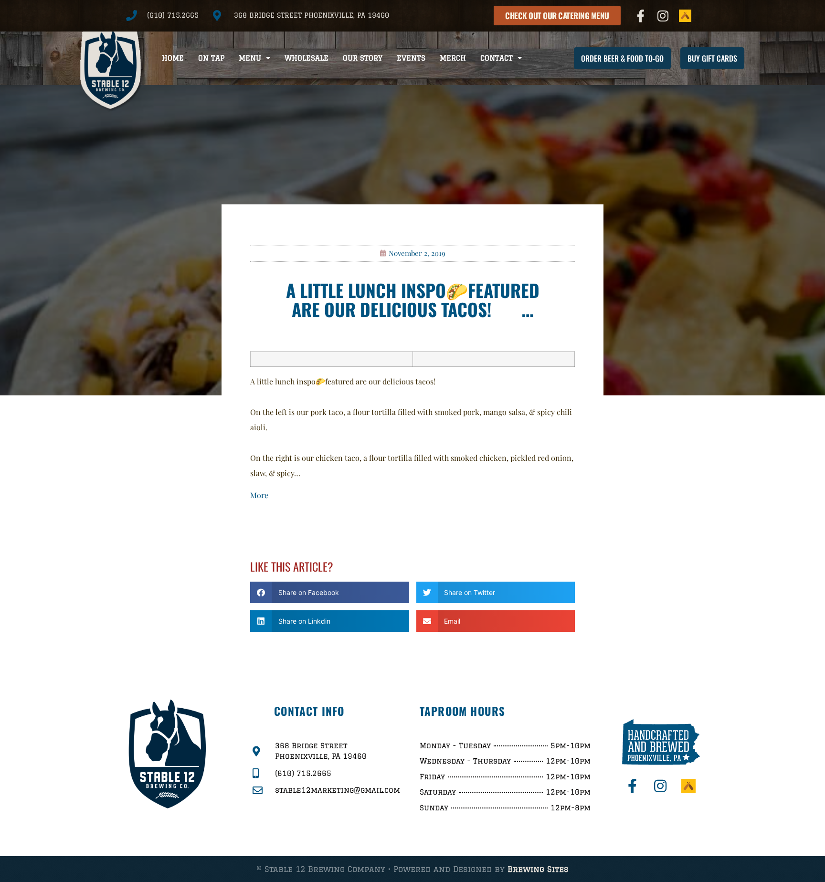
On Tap (211, 58)
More (259, 495)
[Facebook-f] (641, 16)
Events (411, 58)
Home (173, 58)
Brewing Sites (538, 869)
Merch (453, 58)
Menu (250, 58)
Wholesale (306, 58)
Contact (496, 58)
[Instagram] (663, 16)
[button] (329, 592)
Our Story (362, 58)
